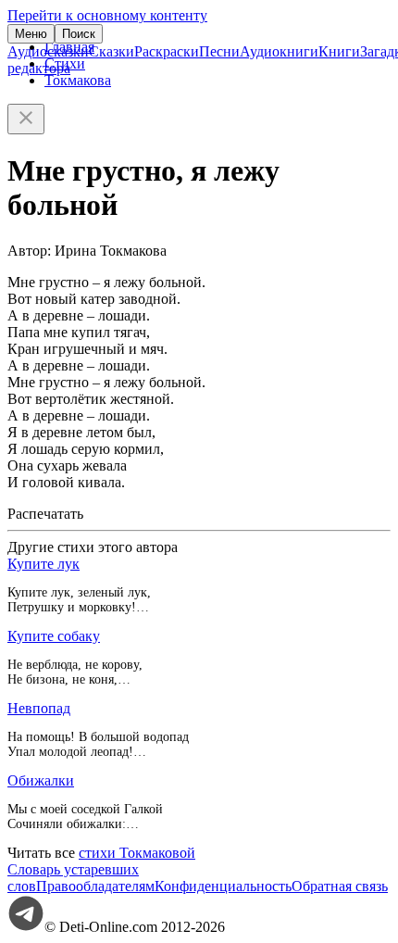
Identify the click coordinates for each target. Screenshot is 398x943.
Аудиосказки (48, 51)
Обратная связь (340, 886)
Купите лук (43, 564)
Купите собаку (53, 636)
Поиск (78, 34)
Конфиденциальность (223, 886)
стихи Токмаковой (137, 853)
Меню (31, 34)
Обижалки (40, 780)
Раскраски (166, 51)
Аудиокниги (279, 51)
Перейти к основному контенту (107, 15)
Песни (219, 51)
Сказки (111, 51)
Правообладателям (95, 886)
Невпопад (38, 708)
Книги (339, 51)
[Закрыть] (25, 119)
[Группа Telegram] (25, 927)
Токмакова (77, 80)
